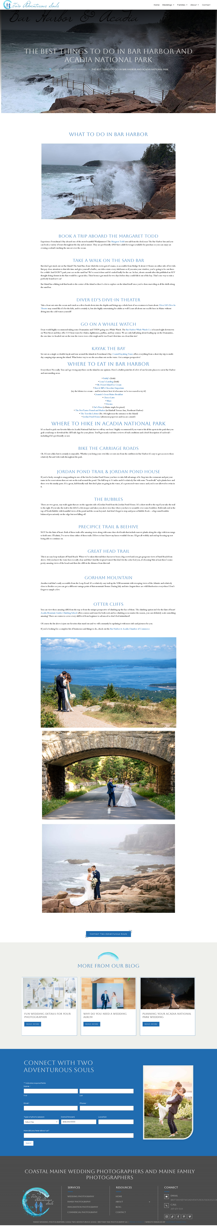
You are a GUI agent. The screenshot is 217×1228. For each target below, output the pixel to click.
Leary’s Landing (106, 381)
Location (102, 1117)
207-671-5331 (177, 1209)
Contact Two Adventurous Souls (108, 934)
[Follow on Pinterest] (184, 1216)
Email (27, 1103)
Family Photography (79, 1202)
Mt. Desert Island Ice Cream (109, 384)
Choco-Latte (109, 397)
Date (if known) (68, 1117)
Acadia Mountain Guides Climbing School (59, 612)
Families (181, 5)
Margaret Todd (117, 241)
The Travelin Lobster (89, 413)
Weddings (167, 5)
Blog (118, 1207)
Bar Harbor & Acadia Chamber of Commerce (130, 628)
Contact (206, 5)
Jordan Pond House (91, 416)
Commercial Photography (82, 1212)
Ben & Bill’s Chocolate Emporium (109, 388)
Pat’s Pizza (98, 407)
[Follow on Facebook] (178, 1216)
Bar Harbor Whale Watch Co (138, 329)
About (194, 5)
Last (81, 1095)
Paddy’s (106, 378)
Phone (83, 1103)
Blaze (109, 400)
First (25, 1095)
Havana (109, 403)
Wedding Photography (80, 1197)
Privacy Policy (136, 1222)
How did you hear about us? (36, 1131)
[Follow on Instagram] (166, 1216)
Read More (32, 1024)
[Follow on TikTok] (172, 1216)
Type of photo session (34, 1117)
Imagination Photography (82, 1207)
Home (156, 5)
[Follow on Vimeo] (189, 1216)
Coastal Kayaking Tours (122, 354)
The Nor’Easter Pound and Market (90, 410)
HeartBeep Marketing (176, 1222)
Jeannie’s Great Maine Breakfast (109, 394)
